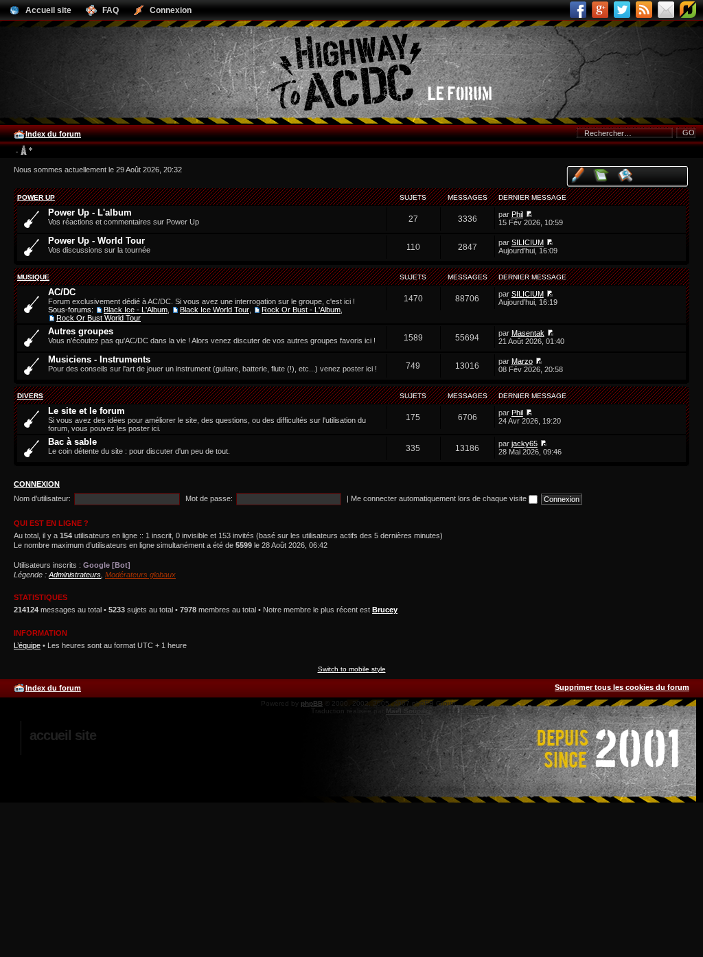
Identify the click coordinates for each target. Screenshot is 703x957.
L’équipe (27, 645)
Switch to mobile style (352, 669)
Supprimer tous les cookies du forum (622, 687)
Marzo (522, 361)
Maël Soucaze (409, 711)
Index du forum (53, 134)
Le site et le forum (86, 411)
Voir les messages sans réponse (601, 174)
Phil (517, 214)
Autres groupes (80, 331)
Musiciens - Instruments (99, 359)
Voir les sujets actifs (625, 174)
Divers (30, 396)
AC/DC (62, 292)
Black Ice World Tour (214, 309)
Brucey (384, 610)
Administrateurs (75, 574)
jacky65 (524, 443)
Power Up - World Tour (96, 240)
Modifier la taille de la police (24, 151)
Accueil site (63, 735)
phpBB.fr (474, 711)
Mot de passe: (209, 498)
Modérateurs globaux (140, 574)
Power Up (36, 197)
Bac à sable (72, 442)
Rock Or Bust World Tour (98, 318)
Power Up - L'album (90, 212)
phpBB (312, 703)
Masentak (527, 333)
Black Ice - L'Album (136, 309)
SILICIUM (527, 242)
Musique (33, 277)
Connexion (37, 484)
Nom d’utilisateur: (42, 498)
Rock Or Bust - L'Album (301, 309)
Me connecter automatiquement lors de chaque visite (440, 498)
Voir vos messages (577, 174)
